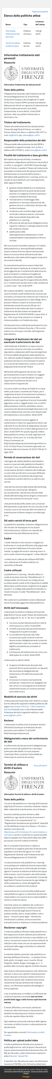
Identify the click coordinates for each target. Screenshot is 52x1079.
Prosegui (26, 1076)
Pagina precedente (40, 11)
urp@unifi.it (13, 135)
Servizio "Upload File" (19, 1056)
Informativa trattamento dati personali (17, 1071)
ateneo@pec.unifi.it (31, 135)
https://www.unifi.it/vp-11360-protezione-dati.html (25, 708)
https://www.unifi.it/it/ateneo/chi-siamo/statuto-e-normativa (26, 833)
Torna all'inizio (40, 765)
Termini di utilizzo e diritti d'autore (35, 1072)
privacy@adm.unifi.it (38, 150)
